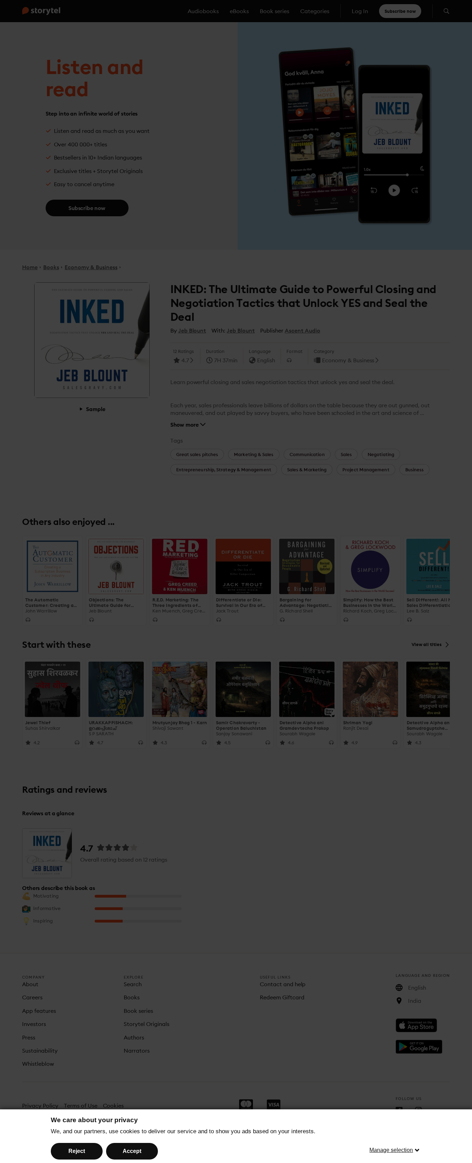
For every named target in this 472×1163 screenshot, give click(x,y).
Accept (132, 1151)
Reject (76, 1151)
